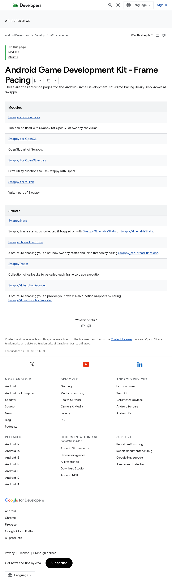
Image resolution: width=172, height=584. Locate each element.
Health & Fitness (71, 400)
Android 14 (12, 464)
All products (13, 538)
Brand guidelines (44, 553)
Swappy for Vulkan (21, 182)
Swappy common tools (24, 117)
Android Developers (17, 35)
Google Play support (129, 457)
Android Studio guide (75, 448)
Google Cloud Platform (20, 531)
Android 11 (12, 484)
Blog (8, 420)
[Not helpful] (164, 35)
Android (10, 386)
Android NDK (69, 475)
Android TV (123, 413)
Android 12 (12, 478)
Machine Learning (73, 393)
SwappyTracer (18, 264)
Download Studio (72, 468)
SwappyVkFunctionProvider (27, 285)
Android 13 (12, 471)
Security (10, 400)
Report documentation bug (134, 451)
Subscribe (59, 563)
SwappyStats (17, 221)
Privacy (65, 413)
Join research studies (130, 464)
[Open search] (110, 5)
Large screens (125, 386)
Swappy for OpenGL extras (27, 160)
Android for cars (127, 406)
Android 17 (12, 444)
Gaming (66, 386)
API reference (17, 21)
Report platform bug (129, 444)
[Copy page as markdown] (49, 80)
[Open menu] (7, 5)
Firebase (11, 524)
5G (63, 420)
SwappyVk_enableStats (136, 231)
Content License (121, 339)
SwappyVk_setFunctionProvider (30, 300)
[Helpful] (157, 35)
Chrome (10, 518)
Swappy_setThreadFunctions (138, 253)
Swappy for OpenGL (22, 139)
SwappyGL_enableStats (99, 231)
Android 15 (12, 457)
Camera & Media (72, 406)
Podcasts (11, 426)
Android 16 (12, 451)
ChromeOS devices (129, 400)
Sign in (162, 5)
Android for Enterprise (19, 393)
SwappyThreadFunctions (25, 242)
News (8, 413)
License (24, 553)
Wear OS (122, 393)
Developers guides (73, 455)
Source (9, 406)
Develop (40, 35)
